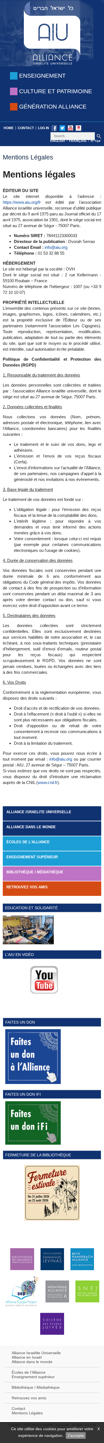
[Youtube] (70, 128)
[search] (99, 136)
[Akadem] (78, 128)
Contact (26, 128)
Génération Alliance (53, 106)
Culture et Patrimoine (55, 91)
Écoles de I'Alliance (28, 1372)
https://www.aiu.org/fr (22, 202)
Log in (43, 128)
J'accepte (75, 1435)
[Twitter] (62, 128)
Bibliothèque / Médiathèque (34, 872)
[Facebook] (54, 128)
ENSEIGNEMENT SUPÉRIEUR (32, 857)
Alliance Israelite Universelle (38, 812)
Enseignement (42, 75)
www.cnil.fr (47, 782)
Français (78, 141)
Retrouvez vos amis (27, 887)
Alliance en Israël (27, 1357)
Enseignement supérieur (33, 1377)
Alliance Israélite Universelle (36, 1353)
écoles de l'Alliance (28, 842)
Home (9, 128)
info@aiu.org (56, 247)
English (57, 141)
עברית (95, 141)
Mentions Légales (27, 1413)
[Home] (52, 32)
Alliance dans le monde (31, 827)
